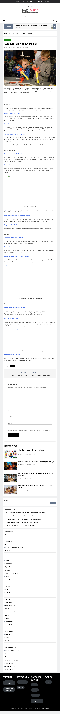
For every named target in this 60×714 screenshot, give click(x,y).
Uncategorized (9, 663)
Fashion (7, 576)
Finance (7, 583)
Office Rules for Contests (37, 701)
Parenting (7, 634)
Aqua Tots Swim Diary (11, 538)
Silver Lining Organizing (11, 641)
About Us (34, 684)
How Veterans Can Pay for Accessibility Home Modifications (25, 25)
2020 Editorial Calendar (9, 682)
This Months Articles (10, 647)
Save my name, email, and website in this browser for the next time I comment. (29, 430)
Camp (6, 557)
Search (6, 500)
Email (10, 417)
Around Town (8, 541)
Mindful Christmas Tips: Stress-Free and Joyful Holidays (36, 462)
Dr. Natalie (8, 570)
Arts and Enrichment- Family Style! (14, 547)
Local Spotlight (9, 621)
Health (7, 596)
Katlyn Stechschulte (10, 605)
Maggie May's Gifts (10, 625)
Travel (6, 653)
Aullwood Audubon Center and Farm (15, 307)
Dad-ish (7, 560)
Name (10, 410)
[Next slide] (56, 1)
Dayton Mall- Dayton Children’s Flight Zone (17, 215)
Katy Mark (8, 47)
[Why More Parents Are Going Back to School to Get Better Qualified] (47, 28)
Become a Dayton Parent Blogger (9, 689)
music (6, 628)
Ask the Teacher (9, 551)
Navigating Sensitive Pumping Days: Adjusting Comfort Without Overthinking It (25, 512)
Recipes (7, 637)
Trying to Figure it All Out (11, 660)
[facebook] (30, 7)
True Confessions (9, 657)
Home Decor (8, 602)
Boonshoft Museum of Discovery (12, 113)
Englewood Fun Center (11, 225)
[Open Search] (53, 21)
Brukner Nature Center (11, 318)
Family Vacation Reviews (11, 573)
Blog (6, 554)
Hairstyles (7, 592)
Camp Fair (48, 682)
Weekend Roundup (10, 666)
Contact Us (34, 690)
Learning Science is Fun (11, 612)
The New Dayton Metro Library (13, 237)
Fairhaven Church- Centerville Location (16, 154)
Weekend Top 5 (9, 670)
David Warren (8, 563)
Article (13, 366)
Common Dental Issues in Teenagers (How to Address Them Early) (31, 1)
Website (10, 423)
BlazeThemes (45, 708)
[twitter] (28, 7)
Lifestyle (7, 618)
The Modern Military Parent (12, 644)
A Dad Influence (9, 534)
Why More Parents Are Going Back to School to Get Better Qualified (23, 519)
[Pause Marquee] (54, 26)
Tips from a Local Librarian (12, 650)
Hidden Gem (8, 599)
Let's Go (7, 615)
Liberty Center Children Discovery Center (16, 256)
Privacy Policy (35, 695)
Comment (11, 391)
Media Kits (20, 687)
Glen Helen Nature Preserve (12, 354)
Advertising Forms (22, 682)
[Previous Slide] (54, 1)
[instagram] (32, 7)
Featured (7, 40)
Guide (6, 589)
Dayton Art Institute (9, 123)
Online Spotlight (9, 631)
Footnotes (7, 586)
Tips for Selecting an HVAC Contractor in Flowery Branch (20, 525)
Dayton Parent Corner (10, 567)
